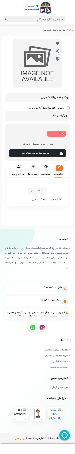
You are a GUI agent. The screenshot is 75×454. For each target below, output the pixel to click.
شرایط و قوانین (60, 361)
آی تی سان (20, 438)
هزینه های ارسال (60, 387)
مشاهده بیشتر (37, 191)
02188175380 (49, 287)
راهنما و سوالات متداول (56, 350)
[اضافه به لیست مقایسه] (57, 58)
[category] (70, 19)
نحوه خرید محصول (58, 367)
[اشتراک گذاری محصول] (57, 51)
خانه (71, 30)
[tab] (58, 171)
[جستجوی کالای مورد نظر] (6, 19)
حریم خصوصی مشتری (56, 355)
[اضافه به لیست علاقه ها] (57, 43)
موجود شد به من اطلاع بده (35, 153)
